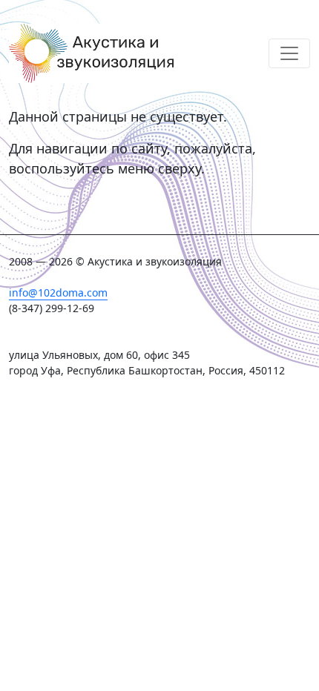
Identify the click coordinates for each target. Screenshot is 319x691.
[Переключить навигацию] (289, 53)
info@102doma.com (58, 292)
